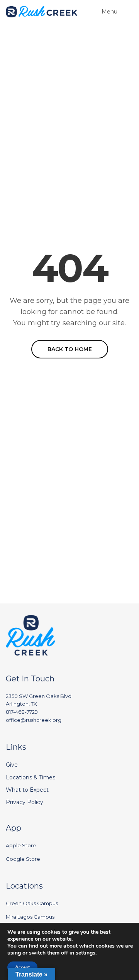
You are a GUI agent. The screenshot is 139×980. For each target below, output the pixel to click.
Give (12, 764)
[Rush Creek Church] (42, 11)
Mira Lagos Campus (30, 917)
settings (85, 953)
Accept (22, 967)
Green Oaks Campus (32, 903)
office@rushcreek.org (33, 720)
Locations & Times (30, 777)
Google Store (23, 859)
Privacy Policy (24, 802)
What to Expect (27, 789)
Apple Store (21, 845)
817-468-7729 (22, 712)
